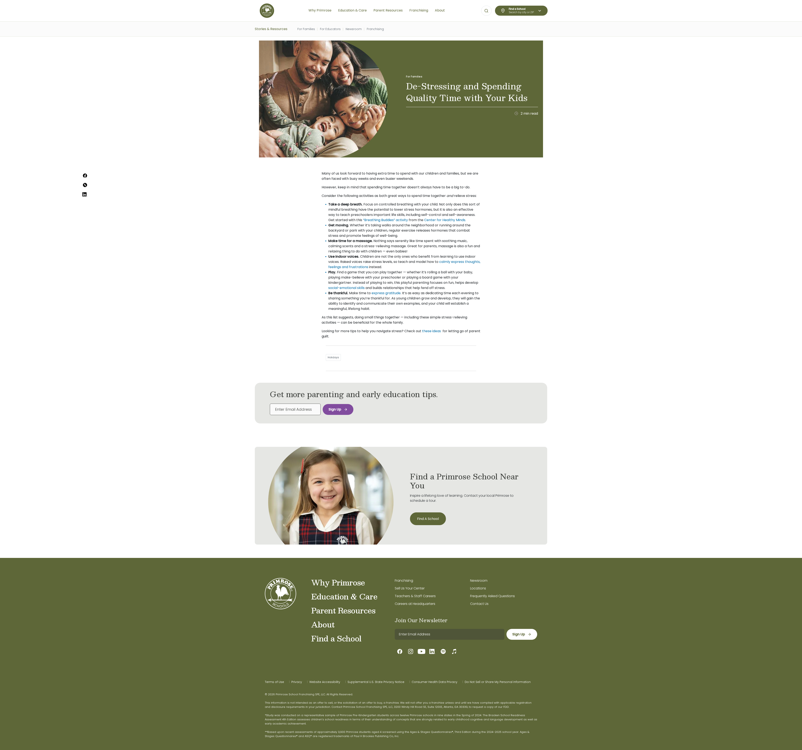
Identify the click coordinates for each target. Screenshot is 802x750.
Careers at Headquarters (415, 603)
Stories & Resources (271, 29)
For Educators (330, 29)
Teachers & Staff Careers (415, 596)
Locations (478, 588)
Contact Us (479, 603)
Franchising (375, 29)
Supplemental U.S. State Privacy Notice (376, 682)
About (322, 624)
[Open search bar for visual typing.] (486, 11)
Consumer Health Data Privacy (434, 682)
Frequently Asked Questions (492, 596)
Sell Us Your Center (410, 588)
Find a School (336, 638)
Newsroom (354, 29)
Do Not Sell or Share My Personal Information (498, 682)
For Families (306, 29)
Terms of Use (274, 682)
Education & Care (344, 596)
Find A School (428, 518)
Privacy (296, 682)
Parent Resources (343, 610)
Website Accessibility (324, 682)
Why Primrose (338, 582)
